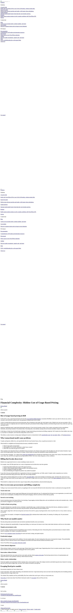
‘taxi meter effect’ (31, 476)
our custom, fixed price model (19, 542)
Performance (3, 594)
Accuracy (11, 594)
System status (11, 601)
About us (3, 608)
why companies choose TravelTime (13, 533)
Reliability (16, 601)
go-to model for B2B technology (34, 418)
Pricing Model (4, 406)
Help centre (3, 601)
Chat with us (3, 577)
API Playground (12, 602)
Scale (7, 594)
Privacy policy (30, 609)
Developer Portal (4, 602)
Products (2, 2)
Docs (7, 601)
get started (34, 577)
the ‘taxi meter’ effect (56, 435)
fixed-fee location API (26, 514)
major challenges (57, 478)
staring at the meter (39, 555)
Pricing (2, 17)
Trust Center (7, 608)
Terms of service (22, 609)
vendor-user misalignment (28, 454)
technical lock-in (66, 435)
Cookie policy (37, 609)
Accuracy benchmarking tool (22, 602)
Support (19, 595)
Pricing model (14, 595)
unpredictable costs (46, 435)
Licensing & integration (6, 595)
